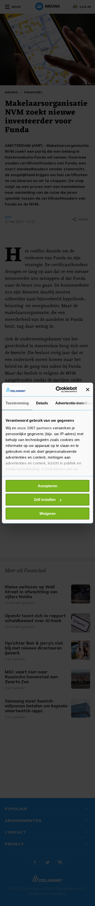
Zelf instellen (45, 499)
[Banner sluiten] (87, 389)
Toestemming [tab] (17, 403)
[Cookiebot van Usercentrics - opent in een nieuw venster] (57, 389)
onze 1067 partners (34, 428)
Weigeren (47, 513)
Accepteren (47, 486)
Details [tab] (42, 403)
